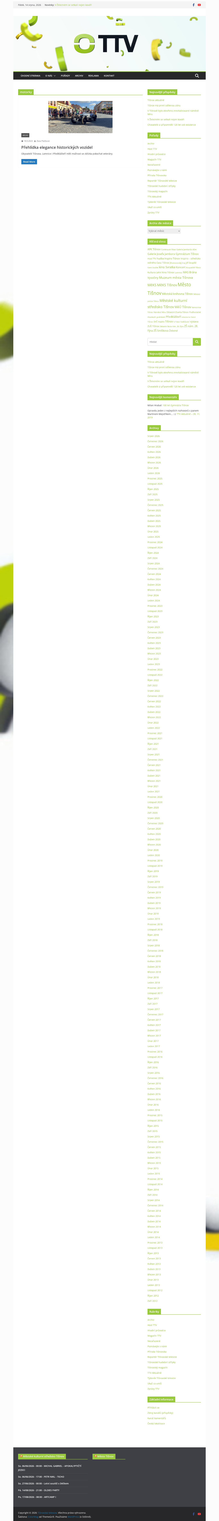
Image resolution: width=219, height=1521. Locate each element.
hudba (160, 258)
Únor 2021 (153, 786)
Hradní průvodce (156, 154)
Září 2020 (152, 812)
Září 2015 (152, 1131)
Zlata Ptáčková (43, 141)
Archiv (79, 75)
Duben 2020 (153, 839)
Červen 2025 (154, 510)
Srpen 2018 (153, 945)
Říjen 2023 (153, 616)
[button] (54, 75)
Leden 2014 (153, 1237)
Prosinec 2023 (154, 605)
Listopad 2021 (154, 738)
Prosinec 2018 (154, 924)
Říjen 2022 (153, 680)
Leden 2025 (153, 536)
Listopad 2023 (154, 611)
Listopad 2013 (154, 1247)
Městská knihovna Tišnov (177, 294)
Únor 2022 (153, 722)
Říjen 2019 (153, 871)
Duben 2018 (153, 966)
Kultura (151, 272)
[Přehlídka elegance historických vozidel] (80, 117)
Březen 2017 (154, 1035)
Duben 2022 (153, 711)
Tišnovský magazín (157, 191)
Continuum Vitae (168, 249)
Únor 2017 (153, 1040)
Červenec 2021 (155, 759)
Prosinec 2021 (154, 733)
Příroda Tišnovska (156, 175)
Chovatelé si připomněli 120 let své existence (171, 124)
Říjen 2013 (153, 1253)
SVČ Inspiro (159, 321)
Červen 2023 (154, 637)
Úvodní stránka (30, 75)
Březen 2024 (154, 589)
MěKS (151, 285)
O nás (48, 75)
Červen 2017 (154, 1019)
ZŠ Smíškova (161, 330)
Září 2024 (152, 558)
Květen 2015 (154, 1152)
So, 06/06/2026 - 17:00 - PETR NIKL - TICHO (41, 1476)
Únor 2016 (153, 1104)
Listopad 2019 (154, 865)
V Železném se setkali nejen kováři (73, 4)
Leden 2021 (153, 791)
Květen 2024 (154, 579)
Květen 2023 (154, 642)
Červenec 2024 (155, 568)
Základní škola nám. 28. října (172, 326)
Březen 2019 (154, 908)
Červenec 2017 (155, 1014)
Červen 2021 (154, 765)
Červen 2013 (154, 1258)
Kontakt (109, 75)
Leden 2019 (153, 918)
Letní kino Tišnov (165, 272)
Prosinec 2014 (154, 1178)
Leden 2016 (153, 1109)
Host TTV (152, 148)
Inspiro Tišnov (172, 258)
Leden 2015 (153, 1173)
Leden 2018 (153, 982)
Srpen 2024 (153, 563)
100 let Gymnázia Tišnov (176, 405)
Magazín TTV (154, 159)
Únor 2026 (153, 467)
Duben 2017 (153, 1030)
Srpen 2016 (153, 1072)
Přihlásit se (153, 1407)
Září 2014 (152, 1194)
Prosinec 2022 (154, 669)
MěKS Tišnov (167, 285)
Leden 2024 (153, 600)
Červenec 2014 (155, 1205)
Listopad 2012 (154, 1290)
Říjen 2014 (153, 1189)
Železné (173, 330)
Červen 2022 (154, 701)
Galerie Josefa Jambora (161, 254)
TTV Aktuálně (154, 196)
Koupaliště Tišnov (193, 267)
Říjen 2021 (153, 743)
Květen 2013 (154, 1263)
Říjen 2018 (153, 934)
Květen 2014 (154, 1216)
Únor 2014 (153, 1231)
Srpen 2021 (153, 754)
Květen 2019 (154, 897)
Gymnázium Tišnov (187, 254)
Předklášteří (173, 317)
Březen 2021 (154, 780)
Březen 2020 (154, 844)
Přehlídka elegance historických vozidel (57, 147)
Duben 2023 (153, 648)
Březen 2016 (154, 1099)
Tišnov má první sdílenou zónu (164, 105)
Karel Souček (152, 267)
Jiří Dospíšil (191, 262)
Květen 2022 (154, 706)
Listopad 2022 (154, 674)
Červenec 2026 (155, 441)
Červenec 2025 (155, 505)
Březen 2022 (154, 717)
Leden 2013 (153, 1285)
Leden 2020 (153, 855)
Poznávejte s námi (157, 170)
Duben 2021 (153, 775)
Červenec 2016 (155, 1078)
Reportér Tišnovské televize (162, 180)
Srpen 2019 (153, 881)
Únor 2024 (153, 595)
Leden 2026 (153, 473)
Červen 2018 (154, 956)
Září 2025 (152, 494)
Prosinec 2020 (154, 796)
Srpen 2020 (153, 818)
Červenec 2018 (155, 950)
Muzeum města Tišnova (176, 277)
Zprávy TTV (153, 212)
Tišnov (169, 321)
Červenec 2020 (155, 823)
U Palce (177, 322)
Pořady (65, 75)
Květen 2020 (154, 834)
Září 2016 (152, 1067)
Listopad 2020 (154, 802)
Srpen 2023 (153, 627)
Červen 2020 (154, 828)
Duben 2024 (153, 584)
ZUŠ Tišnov (153, 326)
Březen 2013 (154, 1274)
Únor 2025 (153, 531)
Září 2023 (152, 621)
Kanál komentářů (156, 1418)
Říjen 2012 (153, 1295)
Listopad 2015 (154, 1120)
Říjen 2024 (153, 552)
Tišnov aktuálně (155, 100)
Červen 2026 (154, 446)
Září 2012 (152, 1300)
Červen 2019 (154, 892)
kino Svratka (167, 267)
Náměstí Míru (160, 312)
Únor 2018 (153, 977)
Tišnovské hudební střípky (161, 185)
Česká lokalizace (156, 1423)
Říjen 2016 (153, 1062)
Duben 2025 (153, 520)
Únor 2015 (153, 1168)
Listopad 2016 (154, 1056)
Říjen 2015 (153, 1125)
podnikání (161, 317)
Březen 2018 (154, 971)
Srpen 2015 (153, 1136)
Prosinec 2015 (154, 1115)
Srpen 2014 (153, 1200)
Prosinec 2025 (154, 478)
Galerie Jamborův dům (187, 249)
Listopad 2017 (154, 993)
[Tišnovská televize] (109, 18)
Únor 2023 (153, 658)
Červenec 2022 (155, 696)
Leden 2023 (153, 664)
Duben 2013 (153, 1269)
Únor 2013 (153, 1279)
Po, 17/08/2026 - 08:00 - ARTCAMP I (37, 1496)
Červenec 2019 (155, 887)
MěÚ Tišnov (183, 307)
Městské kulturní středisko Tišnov (43, 1456)
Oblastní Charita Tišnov (177, 312)
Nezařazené (153, 164)
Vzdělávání (184, 322)
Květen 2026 (154, 451)
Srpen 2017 (153, 1009)
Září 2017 (152, 1003)
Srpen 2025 (153, 499)
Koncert (180, 267)
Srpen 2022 (153, 690)
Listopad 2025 (154, 483)
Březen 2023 (154, 653)
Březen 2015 (154, 1163)
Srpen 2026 (153, 436)
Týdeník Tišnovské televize (161, 201)
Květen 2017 (154, 1025)
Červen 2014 (154, 1210)
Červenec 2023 (155, 632)
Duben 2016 (153, 1094)
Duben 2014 (153, 1221)
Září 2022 (152, 685)
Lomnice (178, 272)
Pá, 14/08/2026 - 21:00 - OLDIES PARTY (38, 1490)
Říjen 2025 (153, 489)
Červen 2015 (154, 1147)
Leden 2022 (153, 727)
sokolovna (186, 317)
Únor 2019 (153, 913)
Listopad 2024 (154, 547)
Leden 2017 (153, 1046)
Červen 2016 (154, 1083)
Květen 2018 (154, 961)
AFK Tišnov (153, 249)
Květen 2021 (154, 770)
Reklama (93, 75)
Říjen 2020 (153, 807)
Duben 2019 (153, 902)
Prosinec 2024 (154, 542)
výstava (194, 321)
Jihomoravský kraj (177, 262)
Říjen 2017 (153, 998)
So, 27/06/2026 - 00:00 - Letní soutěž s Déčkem (43, 1483)
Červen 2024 (154, 574)
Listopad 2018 (154, 929)
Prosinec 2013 (154, 1242)
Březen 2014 (154, 1226)
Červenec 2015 (155, 1141)
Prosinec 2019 (154, 860)
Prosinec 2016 (154, 1051)
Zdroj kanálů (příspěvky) (160, 1412)
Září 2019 (152, 876)
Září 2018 (152, 940)
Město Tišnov (105, 1456)
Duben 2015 (153, 1157)
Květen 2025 (154, 515)
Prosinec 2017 (154, 987)
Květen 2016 (154, 1088)
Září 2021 (152, 749)
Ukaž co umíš (154, 207)
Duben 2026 (153, 457)
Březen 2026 (154, 462)
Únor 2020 (153, 849)
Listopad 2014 (154, 1184)
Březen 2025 (154, 526)
